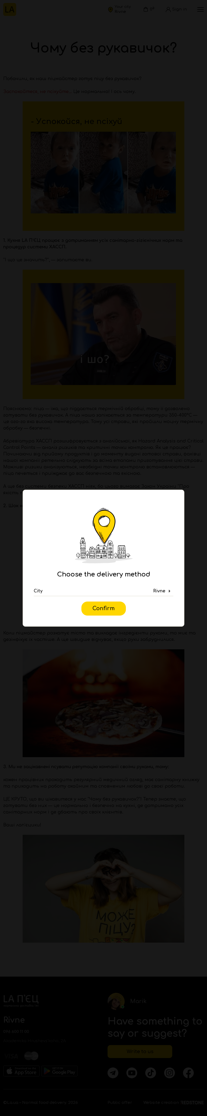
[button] (103, 591)
